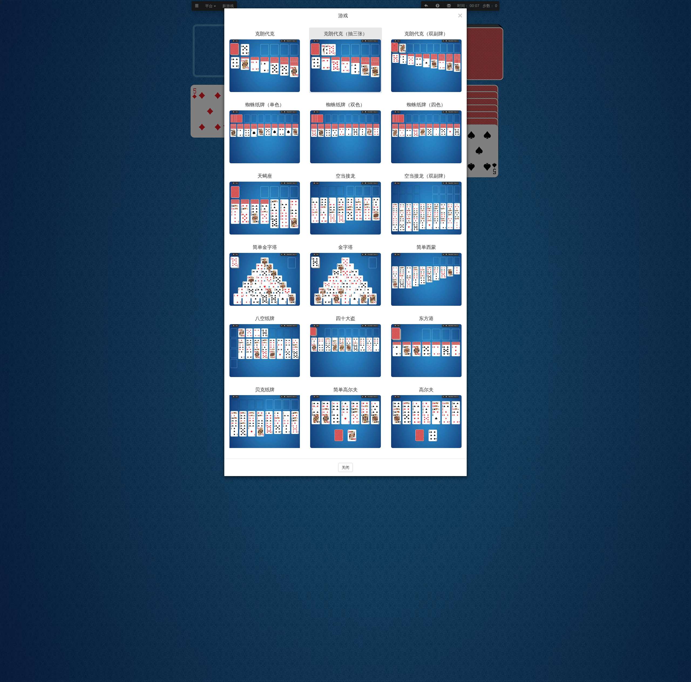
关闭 (345, 467)
